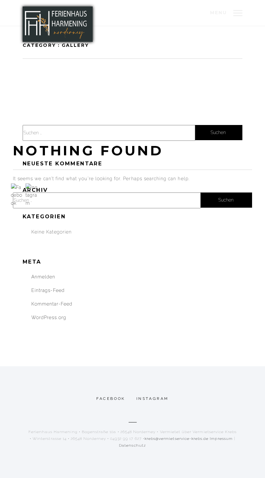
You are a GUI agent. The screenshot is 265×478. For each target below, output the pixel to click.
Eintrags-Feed (48, 290)
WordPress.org (48, 317)
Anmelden (43, 276)
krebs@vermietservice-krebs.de (176, 438)
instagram (152, 398)
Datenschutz (132, 445)
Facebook (110, 398)
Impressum (221, 438)
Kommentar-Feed (51, 304)
